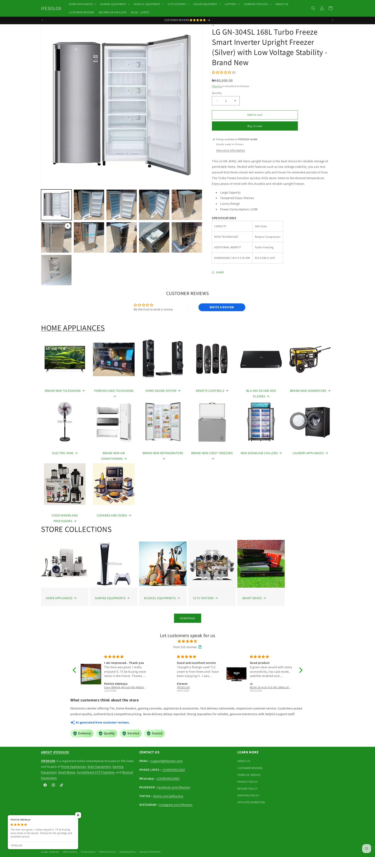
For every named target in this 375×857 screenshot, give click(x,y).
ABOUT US (243, 761)
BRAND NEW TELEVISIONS (63, 391)
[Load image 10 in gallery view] (56, 270)
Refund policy (70, 851)
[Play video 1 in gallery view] (56, 237)
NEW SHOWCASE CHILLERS (259, 453)
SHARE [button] (220, 272)
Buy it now (254, 126)
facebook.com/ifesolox (173, 787)
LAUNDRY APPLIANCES (308, 453)
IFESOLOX (54, 852)
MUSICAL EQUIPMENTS (160, 598)
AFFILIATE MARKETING (251, 802)
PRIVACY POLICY (247, 781)
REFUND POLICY (247, 788)
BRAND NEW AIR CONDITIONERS (113, 456)
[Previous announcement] (42, 20)
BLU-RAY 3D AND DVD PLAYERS (261, 393)
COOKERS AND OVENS (112, 515)
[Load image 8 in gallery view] (154, 237)
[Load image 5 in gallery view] (186, 204)
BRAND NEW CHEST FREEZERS (212, 453)
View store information (230, 150)
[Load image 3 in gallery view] (121, 204)
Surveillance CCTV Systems (95, 772)
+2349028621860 (173, 770)
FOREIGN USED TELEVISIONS (114, 391)
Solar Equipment (99, 767)
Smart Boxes (67, 772)
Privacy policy (88, 851)
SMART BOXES (252, 598)
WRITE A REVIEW (222, 307)
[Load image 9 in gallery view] (186, 237)
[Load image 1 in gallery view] (56, 204)
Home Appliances (73, 767)
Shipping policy (128, 851)
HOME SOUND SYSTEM (161, 391)
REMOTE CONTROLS (210, 391)
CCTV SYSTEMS (203, 598)
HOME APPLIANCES (73, 328)
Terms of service (107, 851)
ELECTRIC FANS (62, 453)
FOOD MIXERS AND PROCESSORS (65, 518)
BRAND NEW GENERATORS (308, 391)
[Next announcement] (332, 20)
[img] (187, 641)
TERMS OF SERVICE (249, 775)
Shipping (217, 86)
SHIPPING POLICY (248, 795)
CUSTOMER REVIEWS (249, 768)
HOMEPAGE (187, 618)
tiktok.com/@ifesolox (168, 796)
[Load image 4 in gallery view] (154, 204)
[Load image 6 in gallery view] (89, 237)
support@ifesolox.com (167, 761)
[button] (82, 4)
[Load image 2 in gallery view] (89, 204)
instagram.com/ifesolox (176, 805)
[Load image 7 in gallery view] (121, 237)
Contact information (150, 851)
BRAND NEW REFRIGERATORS (163, 453)
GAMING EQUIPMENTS (110, 598)
